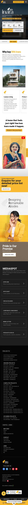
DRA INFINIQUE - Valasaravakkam (10, 374)
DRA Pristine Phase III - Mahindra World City (13, 412)
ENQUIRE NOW (18, 30)
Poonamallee (9, 379)
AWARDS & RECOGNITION (8, 433)
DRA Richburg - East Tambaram (10, 417)
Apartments (6, 499)
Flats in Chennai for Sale (9, 356)
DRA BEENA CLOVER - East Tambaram (11, 367)
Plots (22, 499)
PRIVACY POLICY (5, 477)
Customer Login (7, 447)
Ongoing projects (18, 1)
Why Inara (13, 41)
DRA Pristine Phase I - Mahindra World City (13, 409)
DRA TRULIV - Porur (7, 389)
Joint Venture (6, 440)
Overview (4, 41)
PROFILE (5, 430)
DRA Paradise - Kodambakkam (9, 397)
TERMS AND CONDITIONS (6, 476)
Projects (7, 502)
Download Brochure (7, 30)
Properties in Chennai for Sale (10, 360)
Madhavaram (9, 364)
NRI (4, 452)
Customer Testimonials (8, 449)
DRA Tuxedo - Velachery (8, 407)
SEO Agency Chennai (7, 485)
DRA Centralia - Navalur (8, 391)
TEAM (4, 432)
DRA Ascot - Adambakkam (8, 402)
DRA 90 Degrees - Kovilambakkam (10, 404)
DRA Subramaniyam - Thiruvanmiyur (11, 401)
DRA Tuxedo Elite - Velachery (9, 406)
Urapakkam (8, 369)
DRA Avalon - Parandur (8, 366)
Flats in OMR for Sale (8, 358)
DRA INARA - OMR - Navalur (9, 372)
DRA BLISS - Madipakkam (8, 394)
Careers (5, 450)
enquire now (6, 189)
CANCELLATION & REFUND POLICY (8, 479)
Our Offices (6, 439)
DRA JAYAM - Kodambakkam (9, 392)
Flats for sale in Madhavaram (10, 355)
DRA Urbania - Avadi (7, 384)
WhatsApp (22, 502)
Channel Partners (7, 442)
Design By (4, 480)
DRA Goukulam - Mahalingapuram (10, 399)
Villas (15, 499)
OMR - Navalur (9, 371)
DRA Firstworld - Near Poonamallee (11, 419)
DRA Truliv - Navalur (8, 388)
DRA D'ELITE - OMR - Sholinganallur (11, 386)
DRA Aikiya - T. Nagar (7, 396)
